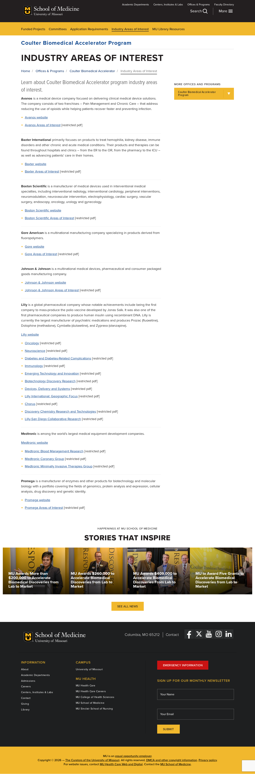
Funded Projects (33, 29)
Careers (26, 686)
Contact (172, 635)
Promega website (37, 500)
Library (25, 709)
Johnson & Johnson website (45, 282)
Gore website (34, 247)
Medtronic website (34, 443)
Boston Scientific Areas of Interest (49, 218)
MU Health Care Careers (91, 691)
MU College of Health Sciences (95, 697)
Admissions (28, 680)
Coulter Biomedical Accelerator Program (76, 43)
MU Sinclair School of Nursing (94, 708)
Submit (168, 729)
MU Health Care (85, 685)
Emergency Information (183, 665)
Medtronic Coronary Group (44, 459)
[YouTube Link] (209, 634)
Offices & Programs (198, 4)
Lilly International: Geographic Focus (51, 396)
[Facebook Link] (189, 634)
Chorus (30, 404)
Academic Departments (135, 4)
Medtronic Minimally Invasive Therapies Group (58, 466)
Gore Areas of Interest (41, 254)
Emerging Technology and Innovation (52, 373)
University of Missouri (89, 669)
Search (196, 11)
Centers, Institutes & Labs (168, 4)
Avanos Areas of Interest (42, 125)
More (223, 11)
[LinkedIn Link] (228, 634)
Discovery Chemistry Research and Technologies (60, 411)
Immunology (34, 366)
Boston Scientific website (43, 210)
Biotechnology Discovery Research (50, 381)
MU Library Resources (168, 29)
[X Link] (199, 634)
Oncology (32, 343)
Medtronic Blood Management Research (54, 451)
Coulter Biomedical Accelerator (92, 71)
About (25, 669)
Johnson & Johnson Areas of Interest (52, 290)
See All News (127, 606)
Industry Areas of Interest (130, 29)
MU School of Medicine (90, 702)
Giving (25, 703)
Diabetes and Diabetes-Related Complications (58, 358)
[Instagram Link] (218, 634)
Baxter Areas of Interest (42, 171)
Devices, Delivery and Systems (47, 389)
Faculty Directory (224, 4)
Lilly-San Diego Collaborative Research (53, 419)
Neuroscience (35, 351)
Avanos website (36, 117)
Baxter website (35, 164)
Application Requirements (89, 29)
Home (25, 71)
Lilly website (30, 334)
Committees (58, 29)
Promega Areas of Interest (44, 508)
